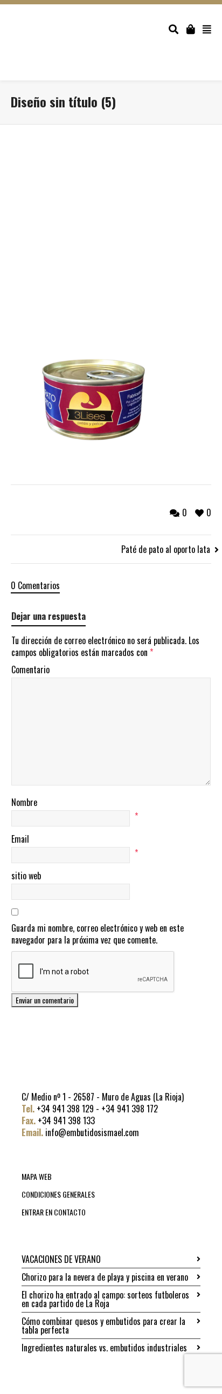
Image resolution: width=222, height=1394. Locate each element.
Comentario (30, 669)
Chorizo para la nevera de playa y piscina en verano (105, 1276)
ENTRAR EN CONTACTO (54, 1212)
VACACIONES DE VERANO (61, 1259)
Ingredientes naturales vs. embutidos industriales (104, 1347)
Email (20, 839)
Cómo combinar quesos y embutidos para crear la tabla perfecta (103, 1325)
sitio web (26, 876)
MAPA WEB (37, 1176)
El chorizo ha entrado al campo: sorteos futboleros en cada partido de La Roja (105, 1299)
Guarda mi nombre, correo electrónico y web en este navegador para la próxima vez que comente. (97, 934)
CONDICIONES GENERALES (58, 1194)
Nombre (24, 802)
